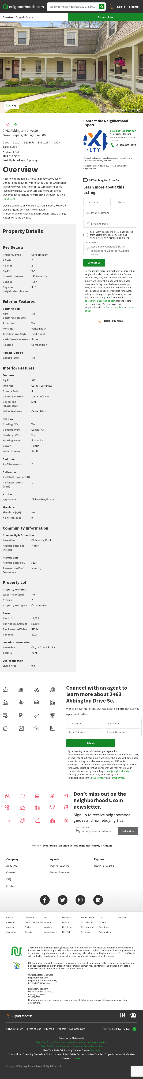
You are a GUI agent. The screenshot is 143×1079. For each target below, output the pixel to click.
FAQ (8, 879)
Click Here (94, 1050)
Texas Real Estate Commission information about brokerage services (72, 1042)
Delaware (29, 917)
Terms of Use (117, 777)
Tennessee (85, 932)
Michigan (66, 917)
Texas (101, 917)
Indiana (47, 922)
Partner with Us (59, 865)
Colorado (10, 927)
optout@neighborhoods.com (100, 300)
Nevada (65, 922)
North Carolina (87, 917)
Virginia (102, 922)
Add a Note (91, 242)
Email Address (99, 223)
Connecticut (11, 932)
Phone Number (100, 212)
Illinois (46, 917)
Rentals (61, 1028)
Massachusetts (50, 932)
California (10, 922)
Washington (104, 927)
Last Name (118, 202)
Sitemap (49, 1028)
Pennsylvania (87, 922)
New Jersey (67, 927)
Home (35, 845)
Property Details (24, 17)
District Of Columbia (34, 922)
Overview (8, 17)
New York (66, 932)
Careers (10, 872)
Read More (9, 198)
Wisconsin (122, 917)
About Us (11, 865)
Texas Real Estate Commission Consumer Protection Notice (71, 1046)
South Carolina (87, 927)
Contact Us (13, 886)
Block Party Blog (104, 865)
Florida (28, 927)
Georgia (28, 932)
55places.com (77, 1028)
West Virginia (105, 932)
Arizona (9, 917)
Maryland (48, 927)
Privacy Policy (115, 307)
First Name (92, 202)
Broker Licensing (60, 872)
